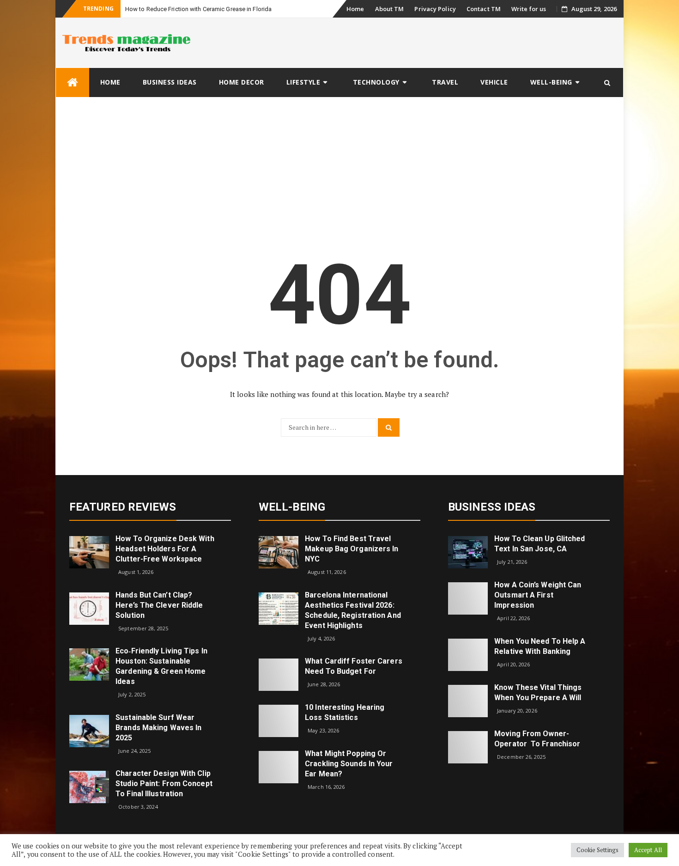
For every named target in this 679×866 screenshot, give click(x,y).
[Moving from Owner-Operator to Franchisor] (468, 746)
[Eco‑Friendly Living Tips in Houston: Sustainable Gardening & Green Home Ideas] (89, 663)
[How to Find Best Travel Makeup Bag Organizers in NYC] (278, 551)
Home (355, 9)
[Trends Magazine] (72, 82)
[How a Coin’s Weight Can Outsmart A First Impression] (468, 597)
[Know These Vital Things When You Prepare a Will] (468, 699)
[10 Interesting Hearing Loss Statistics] (278, 720)
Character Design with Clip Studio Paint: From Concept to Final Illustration (163, 783)
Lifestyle (303, 82)
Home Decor (241, 82)
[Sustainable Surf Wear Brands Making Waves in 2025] (89, 730)
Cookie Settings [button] (597, 850)
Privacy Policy (434, 9)
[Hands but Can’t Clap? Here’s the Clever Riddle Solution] (89, 607)
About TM (389, 9)
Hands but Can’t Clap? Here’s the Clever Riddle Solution (159, 605)
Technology (376, 82)
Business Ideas (170, 82)
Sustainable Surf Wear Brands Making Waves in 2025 (158, 727)
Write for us (528, 9)
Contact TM (484, 9)
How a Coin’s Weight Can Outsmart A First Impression (537, 595)
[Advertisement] (339, 167)
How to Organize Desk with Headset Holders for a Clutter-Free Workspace (164, 548)
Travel (445, 82)
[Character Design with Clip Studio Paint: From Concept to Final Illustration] (89, 786)
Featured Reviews (122, 506)
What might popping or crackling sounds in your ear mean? (349, 763)
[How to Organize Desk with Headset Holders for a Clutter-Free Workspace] (89, 551)
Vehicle (494, 82)
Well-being (551, 82)
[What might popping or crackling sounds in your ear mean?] (278, 766)
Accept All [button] (648, 850)
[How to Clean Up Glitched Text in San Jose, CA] (468, 551)
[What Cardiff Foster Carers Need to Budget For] (278, 674)
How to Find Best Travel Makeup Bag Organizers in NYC (351, 548)
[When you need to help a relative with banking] (468, 653)
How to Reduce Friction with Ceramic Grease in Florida (198, 9)
